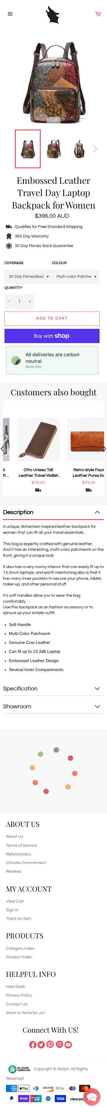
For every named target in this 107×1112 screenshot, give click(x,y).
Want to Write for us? (25, 1013)
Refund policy (18, 854)
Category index (20, 948)
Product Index (19, 957)
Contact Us (16, 1004)
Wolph (63, 1069)
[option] (28, 448)
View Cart (15, 901)
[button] (91, 1096)
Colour (59, 263)
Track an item (18, 919)
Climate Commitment (26, 863)
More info (33, 366)
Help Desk (15, 987)
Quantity (13, 288)
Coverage (13, 263)
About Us (14, 837)
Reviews (13, 871)
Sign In (12, 910)
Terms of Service (21, 845)
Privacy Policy (19, 995)
